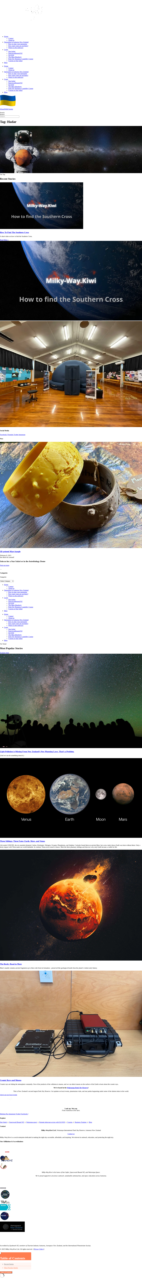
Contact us (71, 1134)
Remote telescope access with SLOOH (52, 1122)
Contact (10, 38)
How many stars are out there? (18, 46)
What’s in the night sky (15, 48)
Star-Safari (11, 51)
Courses (69, 1122)
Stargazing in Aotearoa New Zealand (16, 42)
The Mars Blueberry (15, 57)
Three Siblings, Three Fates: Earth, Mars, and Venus (22, 841)
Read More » (4, 240)
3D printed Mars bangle (10, 551)
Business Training (80, 1122)
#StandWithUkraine (6, 109)
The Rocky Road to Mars (11, 964)
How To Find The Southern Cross (14, 232)
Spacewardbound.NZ (15, 53)
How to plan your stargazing (17, 44)
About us (11, 40)
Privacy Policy (39, 1249)
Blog (5, 63)
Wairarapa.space (31, 1122)
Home (6, 36)
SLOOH (11, 55)
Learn (6, 49)
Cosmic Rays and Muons (10, 1080)
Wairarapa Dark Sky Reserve (77, 1088)
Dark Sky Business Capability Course (20, 59)
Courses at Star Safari (15, 61)
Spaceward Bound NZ (16, 1122)
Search (2, 113)
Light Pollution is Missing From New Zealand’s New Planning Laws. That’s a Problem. (37, 751)
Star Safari (3, 1122)
